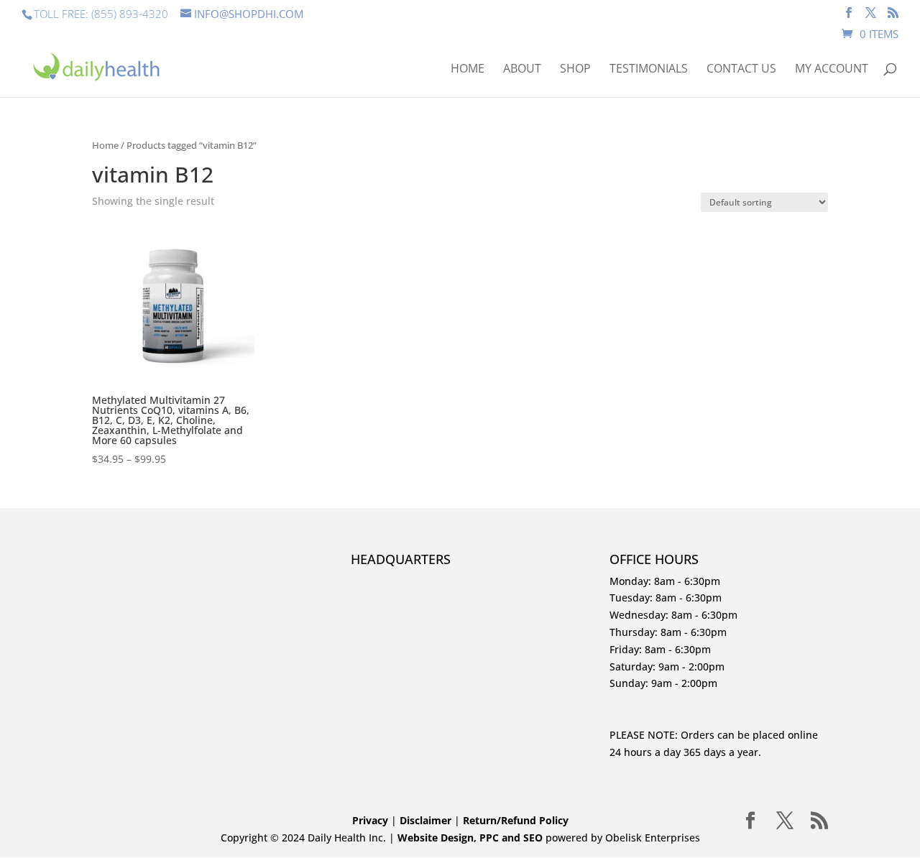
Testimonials (649, 69)
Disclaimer (427, 820)
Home (467, 69)
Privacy (370, 820)
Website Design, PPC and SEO (470, 837)
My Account (831, 69)
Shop (575, 69)
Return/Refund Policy (516, 820)
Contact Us (741, 69)
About (522, 69)
